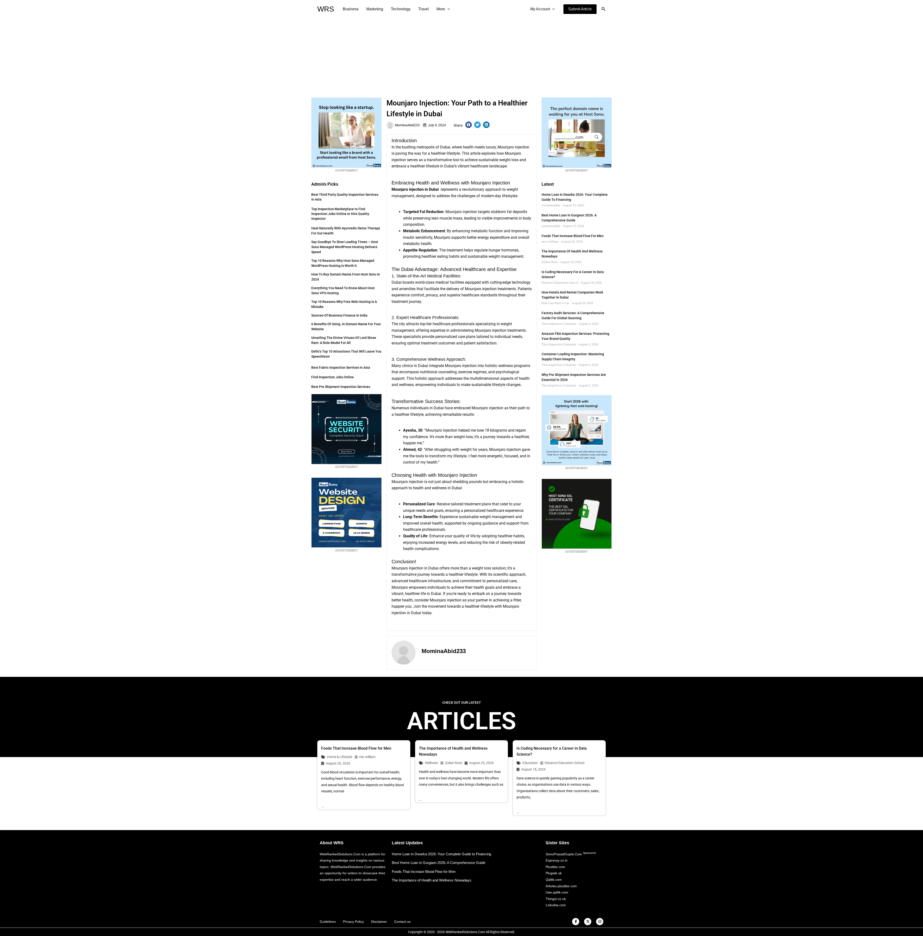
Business (351, 9)
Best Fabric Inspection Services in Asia (340, 367)
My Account (540, 9)
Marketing (374, 9)
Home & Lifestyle (339, 757)
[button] (580, 9)
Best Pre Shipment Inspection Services (340, 387)
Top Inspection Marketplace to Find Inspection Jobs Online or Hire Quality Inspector (340, 213)
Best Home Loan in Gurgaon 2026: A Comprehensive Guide (438, 863)
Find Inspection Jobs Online (332, 377)
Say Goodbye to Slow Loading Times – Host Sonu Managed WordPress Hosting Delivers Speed (344, 247)
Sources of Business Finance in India (339, 315)
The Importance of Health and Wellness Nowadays (431, 880)
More (441, 9)
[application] (447, 9)
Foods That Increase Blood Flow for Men (573, 236)
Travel (423, 9)
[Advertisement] (461, 54)
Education (530, 763)
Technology (401, 9)
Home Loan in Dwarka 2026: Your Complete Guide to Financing (441, 854)
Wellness (431, 763)
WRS (325, 9)
